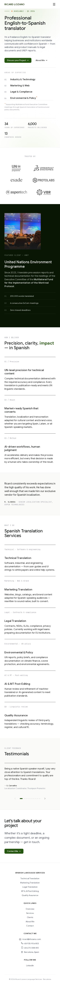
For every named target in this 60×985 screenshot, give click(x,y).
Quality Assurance (30, 895)
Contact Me (14, 851)
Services (30, 913)
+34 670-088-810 (31, 948)
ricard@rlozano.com (31, 939)
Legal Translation (30, 887)
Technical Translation (30, 878)
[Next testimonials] (45, 799)
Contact (30, 926)
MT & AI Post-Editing (30, 891)
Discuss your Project (18, 60)
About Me (41, 60)
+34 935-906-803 (31, 943)
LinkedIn (30, 965)
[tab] (21, 798)
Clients (30, 917)
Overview (30, 909)
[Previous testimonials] (15, 799)
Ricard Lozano (14, 4)
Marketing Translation (30, 883)
